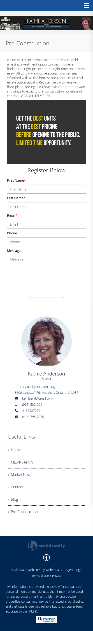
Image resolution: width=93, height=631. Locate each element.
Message (14, 250)
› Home (14, 449)
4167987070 (31, 410)
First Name (16, 180)
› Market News (20, 474)
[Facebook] (46, 557)
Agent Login (74, 570)
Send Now (46, 292)
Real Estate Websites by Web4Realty (36, 570)
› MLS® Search (20, 462)
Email (12, 215)
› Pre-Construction (23, 511)
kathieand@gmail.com (37, 398)
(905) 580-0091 (33, 404)
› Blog (13, 499)
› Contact (15, 486)
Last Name (16, 198)
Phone (12, 233)
